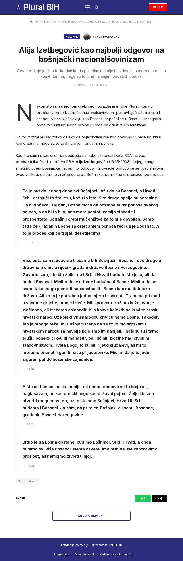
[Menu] (87, 7)
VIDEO (158, 7)
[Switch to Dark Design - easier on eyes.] (18, 7)
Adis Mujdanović (108, 36)
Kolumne (72, 36)
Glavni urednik (85, 554)
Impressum (61, 554)
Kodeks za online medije (116, 554)
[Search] (96, 7)
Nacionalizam (28, 481)
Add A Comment (91, 516)
